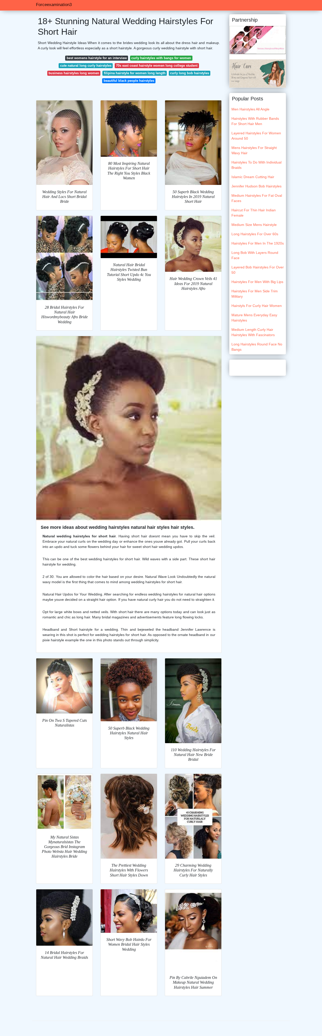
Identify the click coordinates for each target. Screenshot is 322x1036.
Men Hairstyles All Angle (250, 109)
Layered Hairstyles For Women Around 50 (256, 135)
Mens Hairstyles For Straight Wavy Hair (254, 150)
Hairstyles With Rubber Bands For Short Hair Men (255, 121)
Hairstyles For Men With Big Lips (257, 282)
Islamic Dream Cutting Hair (252, 177)
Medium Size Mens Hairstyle (254, 225)
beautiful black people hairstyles (129, 81)
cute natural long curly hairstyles (85, 65)
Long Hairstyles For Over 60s (254, 234)
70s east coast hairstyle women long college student (156, 65)
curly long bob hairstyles (189, 73)
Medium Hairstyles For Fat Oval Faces (256, 198)
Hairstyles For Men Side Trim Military (254, 293)
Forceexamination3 (54, 4)
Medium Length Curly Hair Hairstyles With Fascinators (253, 332)
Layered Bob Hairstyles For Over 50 (257, 269)
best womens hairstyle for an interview (97, 58)
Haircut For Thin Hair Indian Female (253, 212)
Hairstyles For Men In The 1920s (257, 243)
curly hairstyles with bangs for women (161, 58)
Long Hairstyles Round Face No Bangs (256, 346)
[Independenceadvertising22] (257, 40)
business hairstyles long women (74, 73)
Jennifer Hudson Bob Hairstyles (256, 186)
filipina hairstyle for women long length (135, 73)
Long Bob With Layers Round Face (254, 255)
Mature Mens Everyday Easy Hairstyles (254, 317)
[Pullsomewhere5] (257, 73)
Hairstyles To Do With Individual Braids (256, 165)
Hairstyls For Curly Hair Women (256, 306)
